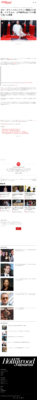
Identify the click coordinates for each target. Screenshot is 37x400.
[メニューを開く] (33, 2)
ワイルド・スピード (22, 120)
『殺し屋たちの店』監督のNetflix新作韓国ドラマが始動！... (17, 325)
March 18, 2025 (15, 85)
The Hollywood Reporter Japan (18, 167)
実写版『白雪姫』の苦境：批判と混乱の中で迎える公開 (11, 129)
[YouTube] (17, 398)
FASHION (2, 373)
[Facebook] (23, 398)
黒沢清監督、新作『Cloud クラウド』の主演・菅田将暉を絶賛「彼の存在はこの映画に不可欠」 (30, 194)
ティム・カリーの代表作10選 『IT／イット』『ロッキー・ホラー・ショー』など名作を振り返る (25, 308)
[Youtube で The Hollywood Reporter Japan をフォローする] (21, 173)
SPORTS (2, 375)
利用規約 (2, 389)
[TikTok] (19, 398)
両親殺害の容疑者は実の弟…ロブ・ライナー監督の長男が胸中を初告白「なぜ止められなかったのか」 (25, 250)
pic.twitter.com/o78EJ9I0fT (28, 82)
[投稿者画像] (1, 19)
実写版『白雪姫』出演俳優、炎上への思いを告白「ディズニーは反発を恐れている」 (15, 132)
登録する (18, 228)
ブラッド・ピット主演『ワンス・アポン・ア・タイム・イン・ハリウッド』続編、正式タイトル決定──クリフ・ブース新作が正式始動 (25, 294)
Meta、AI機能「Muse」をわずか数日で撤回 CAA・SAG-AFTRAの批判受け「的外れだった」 (17, 208)
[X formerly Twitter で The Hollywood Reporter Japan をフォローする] (17, 173)
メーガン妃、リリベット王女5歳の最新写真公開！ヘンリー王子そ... (19, 347)
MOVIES (4, 7)
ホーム (1, 7)
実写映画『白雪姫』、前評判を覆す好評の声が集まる (10, 130)
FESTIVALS (2, 372)
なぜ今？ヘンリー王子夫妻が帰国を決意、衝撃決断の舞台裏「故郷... (19, 342)
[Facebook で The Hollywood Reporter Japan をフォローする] (16, 173)
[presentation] (5, 189)
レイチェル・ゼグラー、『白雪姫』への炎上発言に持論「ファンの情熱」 (14, 131)
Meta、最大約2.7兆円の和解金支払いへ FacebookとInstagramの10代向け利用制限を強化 (25, 265)
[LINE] (21, 398)
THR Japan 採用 (3, 379)
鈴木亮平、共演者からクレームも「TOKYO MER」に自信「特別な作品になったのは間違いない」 (30, 208)
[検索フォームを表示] (35, 2)
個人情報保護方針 (3, 390)
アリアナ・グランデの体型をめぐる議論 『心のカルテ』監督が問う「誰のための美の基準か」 (25, 279)
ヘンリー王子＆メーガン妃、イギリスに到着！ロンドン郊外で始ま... (19, 331)
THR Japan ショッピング (4, 383)
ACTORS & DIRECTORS (4, 371)
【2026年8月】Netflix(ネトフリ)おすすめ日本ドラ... (16, 336)
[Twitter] (16, 398)
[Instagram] (14, 398)
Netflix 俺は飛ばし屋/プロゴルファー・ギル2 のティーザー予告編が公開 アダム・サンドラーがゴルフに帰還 (9, 179)
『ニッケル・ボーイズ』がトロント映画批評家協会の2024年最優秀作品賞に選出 (17, 194)
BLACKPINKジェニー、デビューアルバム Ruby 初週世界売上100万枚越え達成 (27, 179)
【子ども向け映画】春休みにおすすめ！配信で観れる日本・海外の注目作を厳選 (15, 133)
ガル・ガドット (10, 58)
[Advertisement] (18, 51)
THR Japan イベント (4, 382)
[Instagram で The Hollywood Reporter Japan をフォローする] (19, 173)
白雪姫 (15, 63)
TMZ (5, 88)
